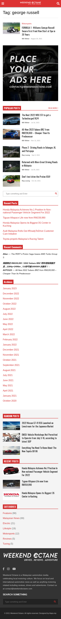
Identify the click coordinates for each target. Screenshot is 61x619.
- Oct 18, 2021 (36, 181)
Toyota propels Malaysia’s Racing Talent (23, 239)
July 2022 (8, 314)
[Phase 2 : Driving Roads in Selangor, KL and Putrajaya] (11, 152)
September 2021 (11, 365)
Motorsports (27, 24)
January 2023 (10, 288)
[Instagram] (8, 569)
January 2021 (10, 396)
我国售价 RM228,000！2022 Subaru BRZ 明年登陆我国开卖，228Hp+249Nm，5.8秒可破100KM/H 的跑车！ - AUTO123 (29, 266)
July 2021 (8, 375)
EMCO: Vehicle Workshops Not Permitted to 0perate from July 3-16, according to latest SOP (39, 438)
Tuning (6, 544)
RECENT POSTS (11, 461)
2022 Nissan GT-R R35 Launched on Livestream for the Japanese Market (37, 424)
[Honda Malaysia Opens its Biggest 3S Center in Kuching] (11, 496)
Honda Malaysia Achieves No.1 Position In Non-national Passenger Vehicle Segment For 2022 (40, 471)
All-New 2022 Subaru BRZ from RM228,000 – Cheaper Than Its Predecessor (36, 133)
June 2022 (8, 319)
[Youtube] (14, 569)
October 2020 (9, 401)
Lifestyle (7, 528)
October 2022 (9, 304)
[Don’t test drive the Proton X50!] (11, 181)
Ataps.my (52, 613)
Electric (6, 523)
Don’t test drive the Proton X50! (36, 176)
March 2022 (9, 334)
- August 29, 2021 (36, 39)
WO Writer (25, 39)
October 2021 (9, 360)
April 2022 (8, 329)
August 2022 (9, 309)
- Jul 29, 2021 (34, 170)
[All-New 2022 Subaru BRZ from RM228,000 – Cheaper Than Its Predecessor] (11, 134)
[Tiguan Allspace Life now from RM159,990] (11, 484)
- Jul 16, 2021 (34, 122)
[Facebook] (3, 569)
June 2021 (8, 380)
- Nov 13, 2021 (35, 140)
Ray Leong (26, 155)
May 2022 (8, 324)
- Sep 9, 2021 (35, 155)
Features (7, 513)
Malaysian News (11, 518)
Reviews (7, 539)
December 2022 (11, 293)
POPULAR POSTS (12, 108)
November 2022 (11, 298)
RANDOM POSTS (11, 416)
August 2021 (9, 370)
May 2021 (8, 385)
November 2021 (11, 355)
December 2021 (11, 349)
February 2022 (10, 339)
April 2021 (8, 390)
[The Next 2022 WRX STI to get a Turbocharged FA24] (11, 119)
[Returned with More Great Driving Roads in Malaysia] (11, 166)
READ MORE (52, 108)
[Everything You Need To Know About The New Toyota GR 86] (11, 450)
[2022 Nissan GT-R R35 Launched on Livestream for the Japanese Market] (11, 426)
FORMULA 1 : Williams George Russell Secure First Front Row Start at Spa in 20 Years (38, 31)
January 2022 (10, 344)
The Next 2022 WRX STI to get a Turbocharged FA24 (36, 116)
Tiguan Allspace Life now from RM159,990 (24, 217)
